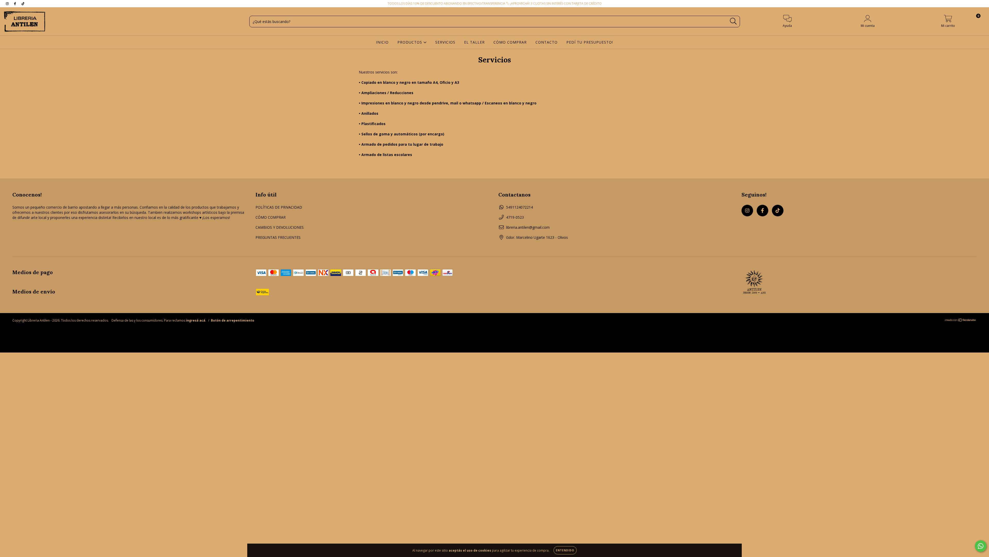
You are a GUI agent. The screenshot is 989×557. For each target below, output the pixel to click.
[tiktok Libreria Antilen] (23, 3)
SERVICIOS (445, 42)
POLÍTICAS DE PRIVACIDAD (278, 207)
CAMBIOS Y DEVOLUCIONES (279, 227)
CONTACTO (546, 42)
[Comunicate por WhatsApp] (980, 546)
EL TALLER (474, 42)
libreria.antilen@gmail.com (528, 227)
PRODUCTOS (410, 42)
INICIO (382, 42)
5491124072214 (519, 207)
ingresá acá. (196, 320)
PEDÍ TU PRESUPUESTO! (589, 42)
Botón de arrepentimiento (232, 320)
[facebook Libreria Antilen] (15, 3)
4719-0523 (515, 217)
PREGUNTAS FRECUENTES (278, 237)
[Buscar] (733, 21)
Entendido (565, 550)
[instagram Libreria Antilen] (8, 3)
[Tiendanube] (960, 320)
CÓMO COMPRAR (510, 42)
